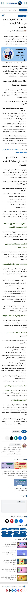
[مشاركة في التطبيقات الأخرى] (7, 438)
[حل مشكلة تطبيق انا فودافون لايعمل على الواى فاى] (22, 578)
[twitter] (7, 521)
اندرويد (5, 529)
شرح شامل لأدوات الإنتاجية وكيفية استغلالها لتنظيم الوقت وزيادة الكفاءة (20, 474)
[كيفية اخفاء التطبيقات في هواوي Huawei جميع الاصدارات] (22, 561)
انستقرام (24, 532)
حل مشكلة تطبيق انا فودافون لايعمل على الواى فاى (8, 578)
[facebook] (21, 521)
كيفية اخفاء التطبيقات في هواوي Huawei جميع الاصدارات (9, 562)
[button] (20, 438)
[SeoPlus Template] (25, 586)
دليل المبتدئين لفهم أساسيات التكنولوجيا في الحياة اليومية (8, 473)
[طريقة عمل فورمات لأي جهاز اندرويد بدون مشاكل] (22, 570)
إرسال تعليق (21, 501)
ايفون (16, 532)
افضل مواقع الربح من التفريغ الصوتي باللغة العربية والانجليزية (9, 553)
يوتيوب (9, 535)
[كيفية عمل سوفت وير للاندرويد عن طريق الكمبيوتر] (22, 545)
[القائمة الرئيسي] (25, 3)
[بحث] (2, 3)
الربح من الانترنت (14, 529)
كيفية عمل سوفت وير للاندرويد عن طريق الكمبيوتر (9, 545)
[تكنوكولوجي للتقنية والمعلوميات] (14, 3)
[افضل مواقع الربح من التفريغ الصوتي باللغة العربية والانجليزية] (22, 553)
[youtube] (21, 590)
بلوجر (4, 532)
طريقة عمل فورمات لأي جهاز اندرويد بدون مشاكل (9, 570)
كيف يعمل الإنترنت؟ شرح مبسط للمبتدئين (21, 489)
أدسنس (24, 529)
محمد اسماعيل (20, 30)
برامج (10, 532)
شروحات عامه (22, 16)
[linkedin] (16, 521)
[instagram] (18, 590)
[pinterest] (11, 521)
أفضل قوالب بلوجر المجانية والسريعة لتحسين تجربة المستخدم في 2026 (9, 10)
